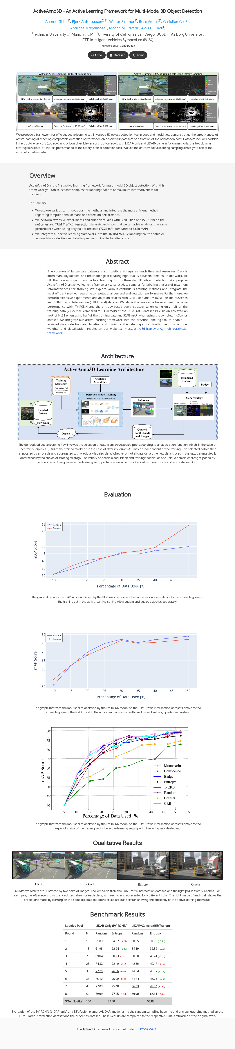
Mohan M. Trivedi (123, 28)
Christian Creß (175, 21)
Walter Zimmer (122, 21)
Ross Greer (148, 21)
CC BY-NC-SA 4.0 (147, 1029)
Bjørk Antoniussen (87, 21)
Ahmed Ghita (56, 21)
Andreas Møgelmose (88, 28)
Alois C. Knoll (152, 28)
